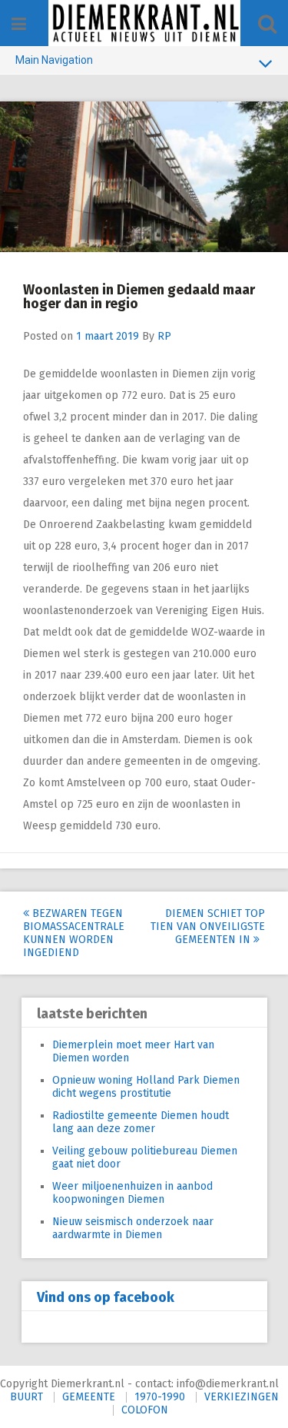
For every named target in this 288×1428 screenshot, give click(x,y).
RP (164, 336)
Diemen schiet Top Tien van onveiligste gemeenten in (208, 926)
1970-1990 (159, 1396)
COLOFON (144, 1409)
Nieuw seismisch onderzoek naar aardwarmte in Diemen (133, 1228)
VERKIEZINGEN (241, 1396)
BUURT (26, 1396)
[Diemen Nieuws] (144, 23)
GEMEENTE (88, 1396)
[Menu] (19, 24)
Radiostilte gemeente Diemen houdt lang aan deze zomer (140, 1122)
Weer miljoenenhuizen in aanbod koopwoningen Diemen (132, 1193)
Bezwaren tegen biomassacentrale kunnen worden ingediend (73, 933)
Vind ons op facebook (105, 1297)
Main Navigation (54, 60)
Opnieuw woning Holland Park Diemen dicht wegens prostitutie (146, 1087)
